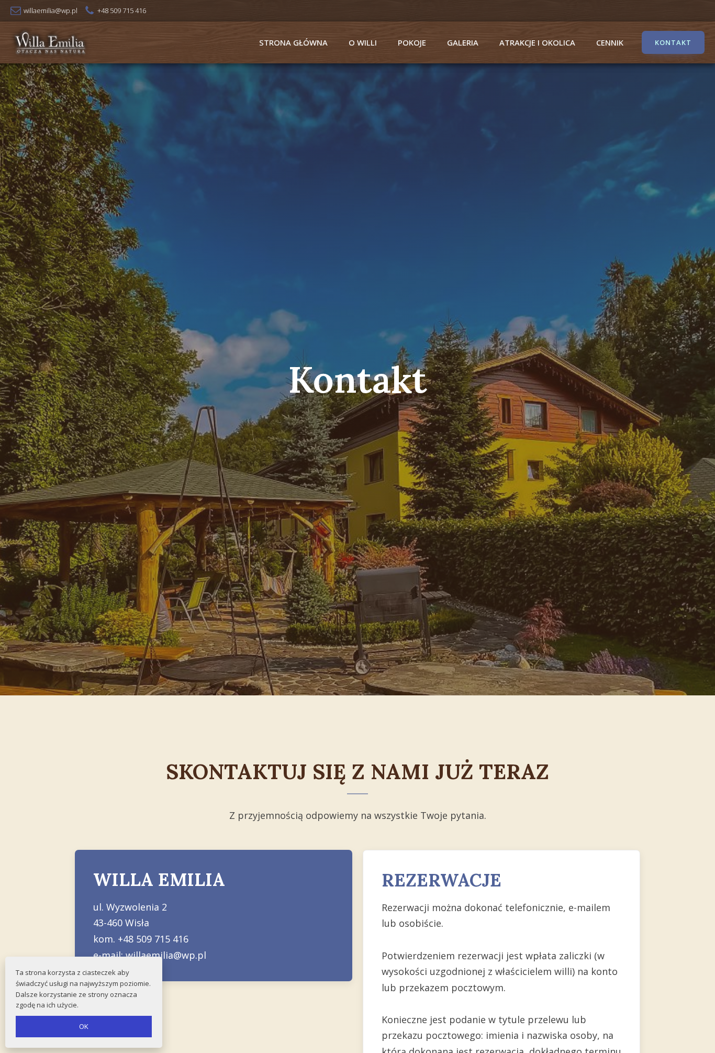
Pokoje (412, 42)
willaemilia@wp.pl (166, 955)
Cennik (609, 42)
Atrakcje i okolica (537, 42)
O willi (363, 42)
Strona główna (293, 42)
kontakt (673, 42)
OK (83, 1026)
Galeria (462, 42)
